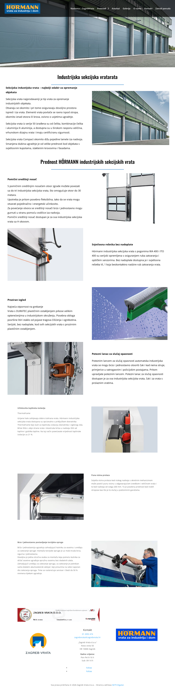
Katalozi (116, 9)
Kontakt (148, 9)
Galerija (126, 9)
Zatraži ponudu (163, 9)
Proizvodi (101, 9)
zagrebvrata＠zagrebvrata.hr (87, 637)
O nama (137, 9)
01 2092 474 (87, 634)
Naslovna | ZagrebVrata (82, 9)
